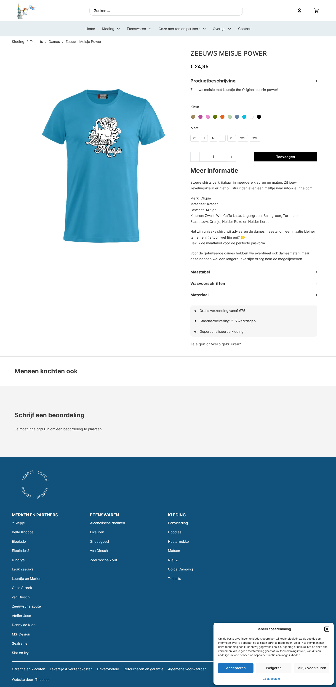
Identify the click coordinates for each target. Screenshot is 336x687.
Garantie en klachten (28, 669)
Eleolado (19, 541)
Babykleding (178, 523)
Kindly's (18, 560)
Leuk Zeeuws (22, 569)
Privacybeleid (108, 669)
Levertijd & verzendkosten (71, 669)
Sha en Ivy (20, 653)
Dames (54, 41)
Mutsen (174, 550)
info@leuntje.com (298, 188)
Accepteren (236, 668)
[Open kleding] (118, 28)
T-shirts (36, 41)
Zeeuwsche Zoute (26, 606)
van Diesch (21, 597)
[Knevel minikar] (316, 11)
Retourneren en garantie (143, 669)
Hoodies (174, 532)
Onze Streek (22, 588)
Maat (194, 128)
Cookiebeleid (271, 678)
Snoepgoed (99, 541)
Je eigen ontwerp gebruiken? (215, 344)
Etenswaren (136, 29)
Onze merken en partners (179, 29)
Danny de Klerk (24, 625)
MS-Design (21, 634)
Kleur (195, 107)
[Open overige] (229, 28)
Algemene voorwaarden (187, 669)
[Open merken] (204, 28)
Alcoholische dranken (107, 523)
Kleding (108, 29)
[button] (327, 629)
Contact (244, 29)
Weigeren (274, 668)
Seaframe (19, 643)
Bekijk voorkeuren (311, 668)
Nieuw (173, 560)
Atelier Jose (21, 615)
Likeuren (97, 532)
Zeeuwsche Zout (103, 560)
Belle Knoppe (23, 532)
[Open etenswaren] (150, 28)
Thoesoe (42, 679)
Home (90, 29)
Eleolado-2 (20, 550)
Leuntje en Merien (26, 578)
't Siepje (18, 523)
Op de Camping (180, 569)
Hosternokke (178, 541)
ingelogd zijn (39, 429)
